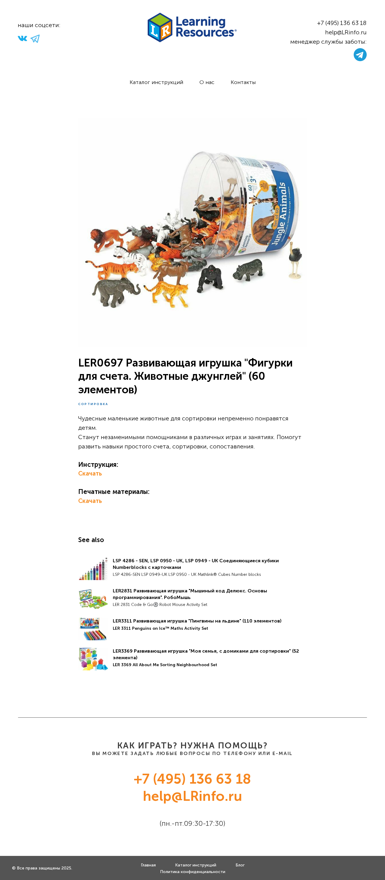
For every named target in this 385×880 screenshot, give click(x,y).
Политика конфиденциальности (192, 871)
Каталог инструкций (156, 82)
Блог (240, 865)
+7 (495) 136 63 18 (342, 23)
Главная (148, 865)
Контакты (243, 82)
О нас (206, 82)
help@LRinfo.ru (346, 32)
